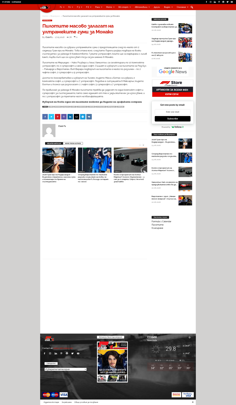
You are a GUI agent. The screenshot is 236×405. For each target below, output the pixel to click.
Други (157, 7)
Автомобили (141, 7)
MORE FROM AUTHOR (73, 143)
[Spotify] (223, 2)
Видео (167, 7)
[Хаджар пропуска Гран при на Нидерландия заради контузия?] (185, 42)
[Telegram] (82, 116)
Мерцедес (112, 106)
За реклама (67, 402)
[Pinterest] (219, 2)
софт (73, 106)
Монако (58, 106)
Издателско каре (51, 402)
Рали (97, 7)
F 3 (78, 7)
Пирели (120, 106)
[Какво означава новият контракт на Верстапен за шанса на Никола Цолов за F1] (185, 28)
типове (92, 106)
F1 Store (6, 2)
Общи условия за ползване (86, 402)
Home (45, 16)
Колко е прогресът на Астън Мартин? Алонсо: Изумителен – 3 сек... (163, 170)
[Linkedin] (214, 2)
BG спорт (123, 7)
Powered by (166, 127)
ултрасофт (101, 106)
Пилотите (158, 224)
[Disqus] (94, 222)
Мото (109, 7)
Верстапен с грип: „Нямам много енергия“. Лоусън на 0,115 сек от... (164, 198)
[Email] (76, 116)
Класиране (157, 228)
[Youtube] (231, 2)
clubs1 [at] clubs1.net (63, 348)
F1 (61, 7)
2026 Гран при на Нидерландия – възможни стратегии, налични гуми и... (165, 142)
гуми (51, 106)
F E (87, 7)
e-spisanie (16, 2)
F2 (69, 7)
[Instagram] (210, 2)
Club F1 (49, 37)
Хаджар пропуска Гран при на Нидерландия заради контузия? (164, 41)
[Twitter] (227, 2)
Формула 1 (55, 16)
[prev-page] (140, 144)
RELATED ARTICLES (54, 143)
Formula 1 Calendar (161, 221)
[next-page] (143, 144)
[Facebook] (206, 2)
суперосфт (82, 106)
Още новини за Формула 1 (164, 134)
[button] (192, 7)
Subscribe (172, 119)
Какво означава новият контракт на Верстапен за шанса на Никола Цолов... (164, 26)
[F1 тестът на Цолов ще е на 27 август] (185, 57)
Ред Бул (66, 106)
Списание (181, 7)
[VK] (89, 116)
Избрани (46, 171)
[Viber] (64, 116)
